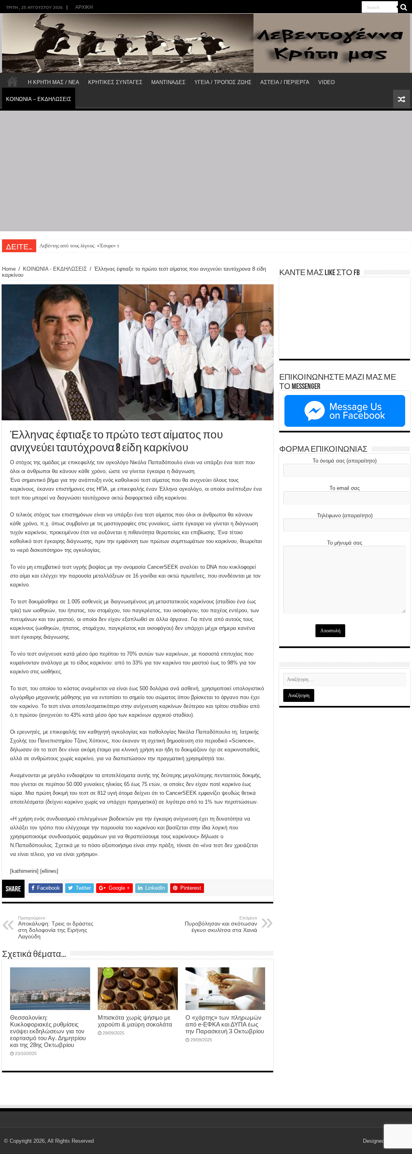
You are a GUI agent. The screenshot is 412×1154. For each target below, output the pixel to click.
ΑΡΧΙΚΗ (84, 7)
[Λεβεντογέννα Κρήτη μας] (206, 43)
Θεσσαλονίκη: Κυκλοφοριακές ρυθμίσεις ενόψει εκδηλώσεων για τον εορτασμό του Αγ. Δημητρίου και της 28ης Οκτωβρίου (48, 1031)
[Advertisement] (206, 171)
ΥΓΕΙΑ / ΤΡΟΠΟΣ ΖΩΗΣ (222, 82)
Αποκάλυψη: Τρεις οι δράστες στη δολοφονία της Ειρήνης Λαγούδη (55, 927)
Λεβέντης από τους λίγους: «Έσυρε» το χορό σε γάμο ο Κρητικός (108, 246)
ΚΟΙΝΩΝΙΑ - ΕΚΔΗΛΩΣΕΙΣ (55, 269)
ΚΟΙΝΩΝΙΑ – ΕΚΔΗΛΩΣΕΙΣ (38, 99)
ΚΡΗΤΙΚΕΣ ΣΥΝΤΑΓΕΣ (115, 82)
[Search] (404, 7)
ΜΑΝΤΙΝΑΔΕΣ (168, 82)
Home (9, 269)
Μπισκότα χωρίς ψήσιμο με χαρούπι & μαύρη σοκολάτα (135, 1021)
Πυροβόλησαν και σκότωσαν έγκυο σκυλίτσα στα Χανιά (221, 924)
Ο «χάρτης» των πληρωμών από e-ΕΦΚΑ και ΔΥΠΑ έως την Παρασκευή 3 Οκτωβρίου (224, 1024)
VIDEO (326, 82)
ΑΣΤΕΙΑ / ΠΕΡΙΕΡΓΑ (284, 82)
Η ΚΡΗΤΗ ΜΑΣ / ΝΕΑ (53, 82)
